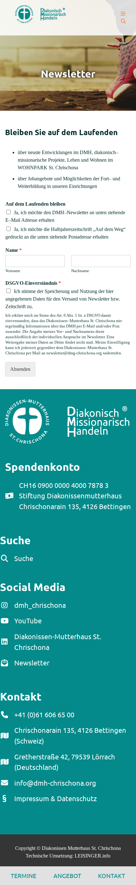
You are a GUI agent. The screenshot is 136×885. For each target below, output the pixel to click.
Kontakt (111, 875)
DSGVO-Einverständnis (33, 283)
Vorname (12, 270)
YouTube (28, 620)
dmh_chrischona (40, 605)
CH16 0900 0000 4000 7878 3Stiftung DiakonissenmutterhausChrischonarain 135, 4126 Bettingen (75, 495)
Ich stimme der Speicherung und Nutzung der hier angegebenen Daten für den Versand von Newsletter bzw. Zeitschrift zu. (62, 299)
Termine (23, 875)
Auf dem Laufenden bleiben (35, 204)
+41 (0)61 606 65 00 (44, 714)
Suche (23, 558)
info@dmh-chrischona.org (55, 783)
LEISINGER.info (92, 855)
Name (13, 250)
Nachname (80, 270)
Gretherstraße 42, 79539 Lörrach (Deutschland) (64, 761)
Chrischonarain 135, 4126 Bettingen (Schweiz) (70, 735)
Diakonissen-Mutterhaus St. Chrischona (57, 641)
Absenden (20, 369)
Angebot (67, 875)
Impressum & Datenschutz (55, 798)
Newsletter (31, 662)
